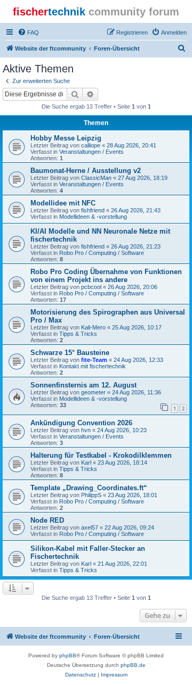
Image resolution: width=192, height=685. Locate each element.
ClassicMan (96, 178)
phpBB (67, 655)
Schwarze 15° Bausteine (69, 353)
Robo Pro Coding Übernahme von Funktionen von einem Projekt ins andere (106, 276)
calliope (90, 145)
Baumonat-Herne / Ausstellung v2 (85, 171)
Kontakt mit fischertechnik (92, 366)
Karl (86, 462)
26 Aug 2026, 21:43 (136, 210)
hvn (86, 430)
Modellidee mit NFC (62, 203)
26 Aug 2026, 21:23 (136, 246)
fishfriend (93, 210)
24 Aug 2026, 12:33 (138, 360)
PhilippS (91, 495)
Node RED (47, 520)
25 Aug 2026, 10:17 (137, 327)
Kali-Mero (93, 327)
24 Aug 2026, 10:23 (122, 430)
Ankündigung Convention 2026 (81, 423)
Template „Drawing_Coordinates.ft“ (88, 488)
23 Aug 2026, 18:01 (132, 495)
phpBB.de (133, 665)
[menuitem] (28, 32)
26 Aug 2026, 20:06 (132, 287)
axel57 (89, 527)
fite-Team (94, 360)
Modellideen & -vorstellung (93, 216)
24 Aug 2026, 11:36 (136, 392)
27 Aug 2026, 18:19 (142, 178)
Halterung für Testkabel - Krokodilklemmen (101, 455)
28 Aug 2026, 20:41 (131, 145)
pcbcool (91, 287)
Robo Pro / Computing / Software (101, 253)
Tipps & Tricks (78, 334)
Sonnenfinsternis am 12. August (83, 385)
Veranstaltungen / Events (91, 151)
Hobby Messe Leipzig (65, 138)
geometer (93, 392)
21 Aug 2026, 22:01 (122, 563)
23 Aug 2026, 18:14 (122, 462)
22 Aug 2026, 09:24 (129, 527)
